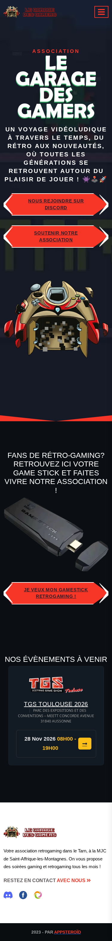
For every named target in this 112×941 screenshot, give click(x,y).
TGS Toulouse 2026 (56, 704)
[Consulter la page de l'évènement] (56, 684)
